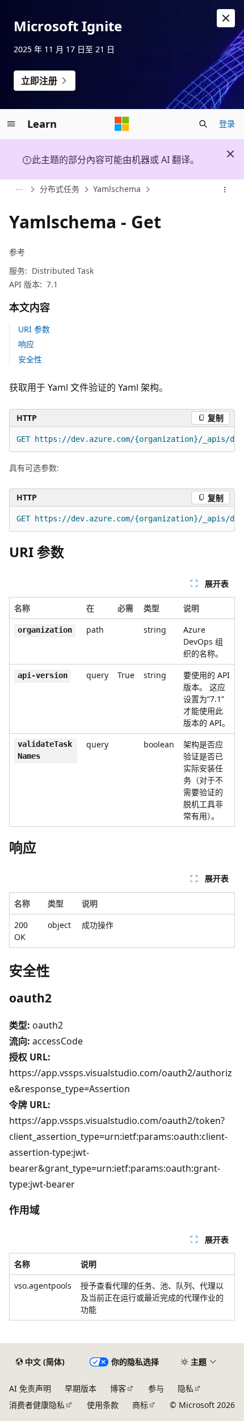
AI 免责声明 (30, 1388)
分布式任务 (59, 189)
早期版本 (80, 1388)
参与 (156, 1388)
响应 (26, 343)
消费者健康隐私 (37, 1404)
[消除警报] (226, 18)
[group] (122, 439)
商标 (140, 1404)
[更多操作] (225, 190)
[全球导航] (11, 124)
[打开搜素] (203, 124)
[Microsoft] (122, 123)
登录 (227, 123)
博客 (118, 1388)
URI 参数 (34, 329)
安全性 (30, 359)
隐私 (185, 1388)
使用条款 (103, 1404)
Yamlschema (117, 189)
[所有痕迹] (19, 190)
